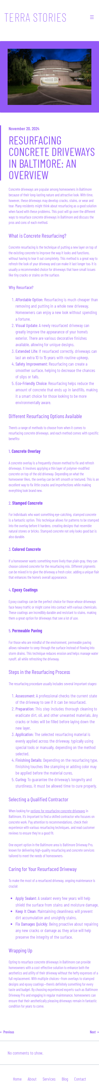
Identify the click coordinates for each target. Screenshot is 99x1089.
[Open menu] (92, 17)
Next (93, 1032)
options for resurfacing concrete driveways (57, 810)
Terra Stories (35, 17)
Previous (8, 1032)
